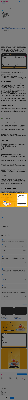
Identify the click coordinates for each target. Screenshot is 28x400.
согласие (21, 204)
